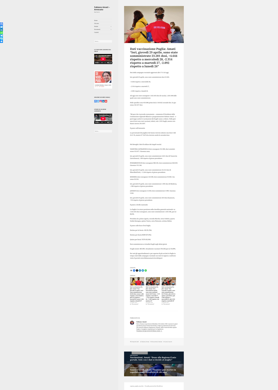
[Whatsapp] (1, 32)
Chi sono (96, 23)
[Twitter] (98, 101)
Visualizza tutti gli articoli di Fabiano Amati (148, 331)
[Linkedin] (103, 101)
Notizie (96, 26)
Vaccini (170, 341)
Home (96, 20)
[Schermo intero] (111, 63)
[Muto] (108, 63)
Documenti (97, 29)
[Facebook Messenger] (1, 41)
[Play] (97, 63)
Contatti (96, 32)
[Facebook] (95, 101)
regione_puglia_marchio (136, 386)
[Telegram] (1, 35)
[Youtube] (106, 101)
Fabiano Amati (145, 341)
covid (166, 341)
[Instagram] (101, 101)
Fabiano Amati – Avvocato (102, 8)
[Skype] (1, 38)
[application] (103, 59)
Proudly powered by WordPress (154, 386)
